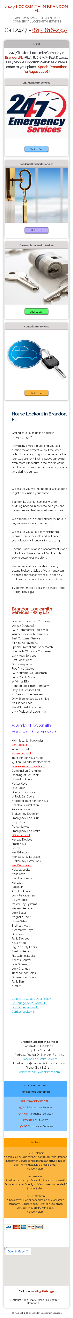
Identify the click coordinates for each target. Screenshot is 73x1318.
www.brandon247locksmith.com (39, 1071)
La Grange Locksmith (25, 1007)
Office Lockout (21, 835)
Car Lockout (19, 744)
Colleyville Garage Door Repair (31, 998)
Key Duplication (22, 865)
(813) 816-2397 (50, 30)
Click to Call (36, 149)
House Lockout (21, 753)
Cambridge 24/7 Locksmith (29, 1003)
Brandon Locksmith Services (39, 1059)
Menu (36, 44)
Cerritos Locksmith (23, 1011)
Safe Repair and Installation (28, 766)
